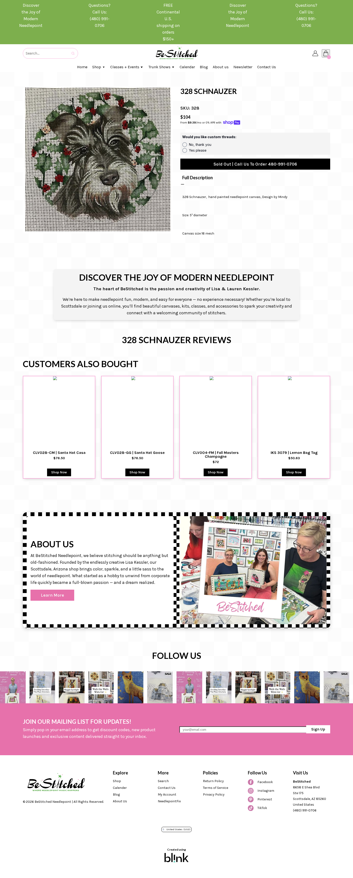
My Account (167, 794)
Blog (116, 794)
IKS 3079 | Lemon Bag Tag (294, 453)
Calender (120, 788)
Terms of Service (215, 788)
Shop (117, 781)
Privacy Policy (214, 794)
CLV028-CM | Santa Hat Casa (59, 453)
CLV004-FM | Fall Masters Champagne (216, 454)
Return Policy (213, 781)
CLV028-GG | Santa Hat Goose (137, 453)
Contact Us (167, 788)
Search (163, 781)
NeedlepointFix (169, 801)
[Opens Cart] (326, 53)
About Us (120, 801)
